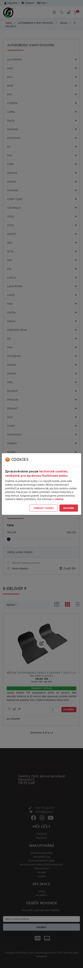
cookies (59, 499)
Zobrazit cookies (44, 508)
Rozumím (68, 508)
